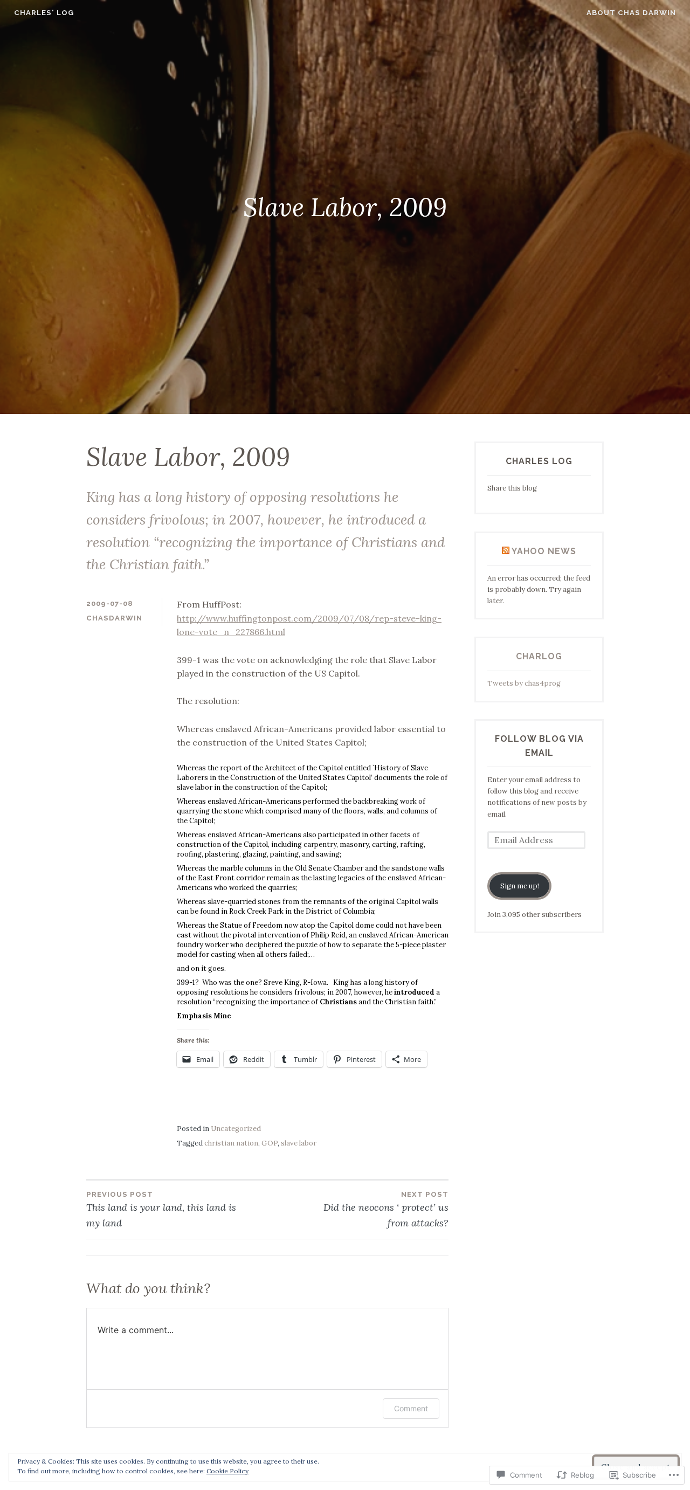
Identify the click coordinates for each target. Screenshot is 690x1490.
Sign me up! (519, 886)
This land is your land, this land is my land (161, 1209)
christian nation (231, 1143)
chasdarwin (114, 618)
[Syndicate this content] (505, 551)
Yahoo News (544, 551)
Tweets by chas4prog (524, 683)
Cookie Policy (227, 1471)
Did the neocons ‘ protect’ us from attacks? (385, 1209)
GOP (269, 1143)
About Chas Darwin (631, 13)
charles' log (44, 13)
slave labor (298, 1143)
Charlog (539, 656)
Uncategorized (236, 1128)
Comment (411, 1408)
